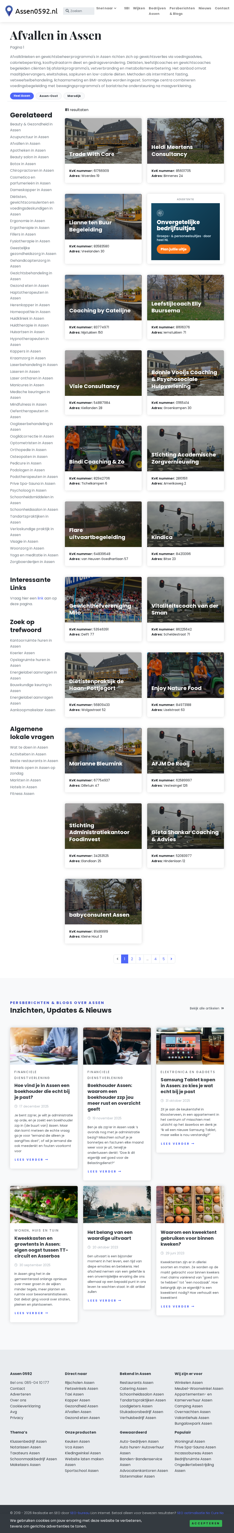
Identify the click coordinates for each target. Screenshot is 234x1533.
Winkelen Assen (189, 1382)
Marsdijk (74, 96)
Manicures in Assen (27, 385)
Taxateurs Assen (25, 1453)
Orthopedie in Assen (28, 449)
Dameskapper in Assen (31, 189)
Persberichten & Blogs (182, 11)
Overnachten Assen (192, 1411)
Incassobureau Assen (194, 1453)
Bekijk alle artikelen (204, 1008)
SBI (126, 8)
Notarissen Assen (25, 1447)
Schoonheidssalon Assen (142, 1394)
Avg (13, 1411)
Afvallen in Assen (25, 143)
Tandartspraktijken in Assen (29, 519)
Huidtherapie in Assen (29, 325)
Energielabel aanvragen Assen (31, 700)
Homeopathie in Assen (30, 311)
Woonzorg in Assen (27, 548)
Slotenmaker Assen (137, 1476)
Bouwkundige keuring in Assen (31, 687)
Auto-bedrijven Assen (139, 1441)
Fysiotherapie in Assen (30, 241)
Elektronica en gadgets (188, 1072)
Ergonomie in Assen (27, 220)
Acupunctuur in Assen (29, 137)
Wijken (139, 8)
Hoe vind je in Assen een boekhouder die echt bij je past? (42, 1091)
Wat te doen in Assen (29, 747)
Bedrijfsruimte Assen (193, 1459)
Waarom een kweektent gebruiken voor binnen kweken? (189, 1238)
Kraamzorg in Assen (28, 358)
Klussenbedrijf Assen (28, 1441)
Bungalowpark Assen (193, 1423)
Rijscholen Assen (79, 1382)
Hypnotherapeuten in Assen (29, 341)
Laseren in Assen (25, 371)
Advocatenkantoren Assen (144, 1470)
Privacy (16, 1417)
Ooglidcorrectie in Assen (32, 436)
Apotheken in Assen (28, 150)
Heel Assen (22, 96)
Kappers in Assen (25, 351)
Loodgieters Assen (136, 1406)
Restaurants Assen (136, 1382)
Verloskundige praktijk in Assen (32, 531)
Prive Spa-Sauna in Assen (32, 483)
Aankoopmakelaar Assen (32, 710)
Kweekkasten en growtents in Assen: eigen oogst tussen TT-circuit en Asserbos (41, 1247)
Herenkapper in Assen (30, 305)
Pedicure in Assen (25, 463)
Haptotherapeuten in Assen (29, 295)
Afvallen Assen (78, 1411)
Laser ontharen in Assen (31, 378)
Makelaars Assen (25, 1464)
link (40, 598)
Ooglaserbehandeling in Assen (31, 426)
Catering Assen (133, 1388)
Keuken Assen (77, 1441)
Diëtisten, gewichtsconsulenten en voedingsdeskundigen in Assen (32, 205)
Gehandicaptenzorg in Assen (30, 263)
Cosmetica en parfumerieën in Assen (30, 180)
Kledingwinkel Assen (83, 1453)
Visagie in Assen (24, 541)
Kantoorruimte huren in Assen (31, 643)
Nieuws (205, 8)
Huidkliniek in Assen (27, 318)
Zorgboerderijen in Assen (32, 561)
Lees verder (29, 1160)
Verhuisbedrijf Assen (138, 1417)
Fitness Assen (22, 793)
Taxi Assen (74, 1394)
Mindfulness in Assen (28, 404)
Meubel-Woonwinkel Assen (199, 1388)
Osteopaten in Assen (29, 456)
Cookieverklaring (25, 1406)
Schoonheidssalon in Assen (34, 509)
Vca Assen (74, 1447)
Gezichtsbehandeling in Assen (31, 276)
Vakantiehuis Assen (192, 1417)
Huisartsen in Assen (27, 332)
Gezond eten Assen (82, 1417)
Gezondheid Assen (81, 1406)
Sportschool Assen (81, 1470)
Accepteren (206, 1523)
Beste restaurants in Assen (34, 760)
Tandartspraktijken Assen (143, 1400)
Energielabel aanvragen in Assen (33, 675)
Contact (222, 8)
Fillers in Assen (23, 234)
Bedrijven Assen (157, 11)
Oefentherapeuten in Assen (29, 414)
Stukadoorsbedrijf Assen (141, 1411)
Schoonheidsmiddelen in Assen (31, 500)
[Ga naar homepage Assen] (30, 11)
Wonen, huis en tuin (36, 1230)
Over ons (18, 1400)
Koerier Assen (22, 653)
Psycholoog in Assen (28, 490)
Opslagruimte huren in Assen (30, 662)
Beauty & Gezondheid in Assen (31, 127)
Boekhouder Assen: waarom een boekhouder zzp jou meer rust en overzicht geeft (114, 1097)
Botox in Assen (23, 163)
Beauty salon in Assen (29, 157)
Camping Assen (189, 1406)
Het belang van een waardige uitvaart (110, 1235)
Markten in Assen (25, 780)
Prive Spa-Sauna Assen (195, 1447)
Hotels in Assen (23, 787)
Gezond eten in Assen (29, 285)
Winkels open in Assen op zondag (32, 770)
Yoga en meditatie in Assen (34, 555)
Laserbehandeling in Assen (34, 364)
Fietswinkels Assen (81, 1388)
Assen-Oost (49, 96)
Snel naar (104, 8)
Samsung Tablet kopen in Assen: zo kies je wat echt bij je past (188, 1085)
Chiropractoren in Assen (32, 170)
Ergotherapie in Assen (29, 227)
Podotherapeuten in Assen (34, 476)
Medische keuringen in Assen (30, 394)
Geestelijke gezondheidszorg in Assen (33, 251)
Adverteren (20, 1394)
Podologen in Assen (27, 470)
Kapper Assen (77, 1400)
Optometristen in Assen (31, 443)
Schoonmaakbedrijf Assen (33, 1459)
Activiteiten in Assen (28, 754)
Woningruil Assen (190, 1441)
